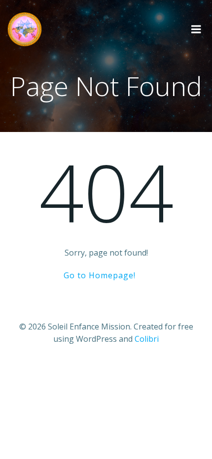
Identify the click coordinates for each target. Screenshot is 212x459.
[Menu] (196, 29)
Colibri (147, 338)
